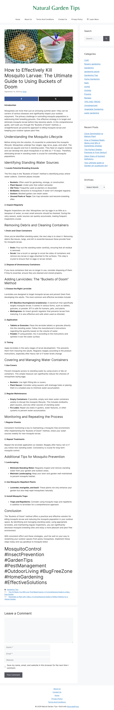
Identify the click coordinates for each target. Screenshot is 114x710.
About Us (28, 19)
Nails (86, 83)
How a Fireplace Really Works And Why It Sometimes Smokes (94, 143)
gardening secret (91, 71)
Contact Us (62, 19)
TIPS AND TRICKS (92, 102)
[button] (93, 19)
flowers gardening (92, 64)
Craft (86, 60)
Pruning (87, 94)
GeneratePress (73, 706)
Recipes (87, 98)
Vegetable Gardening (93, 109)
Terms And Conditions (45, 19)
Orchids (87, 90)
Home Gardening (92, 79)
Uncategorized (90, 105)
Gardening (89, 68)
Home (17, 19)
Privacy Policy (76, 19)
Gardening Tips (12, 589)
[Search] (106, 38)
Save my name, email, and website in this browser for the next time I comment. (37, 666)
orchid (87, 87)
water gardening (91, 113)
